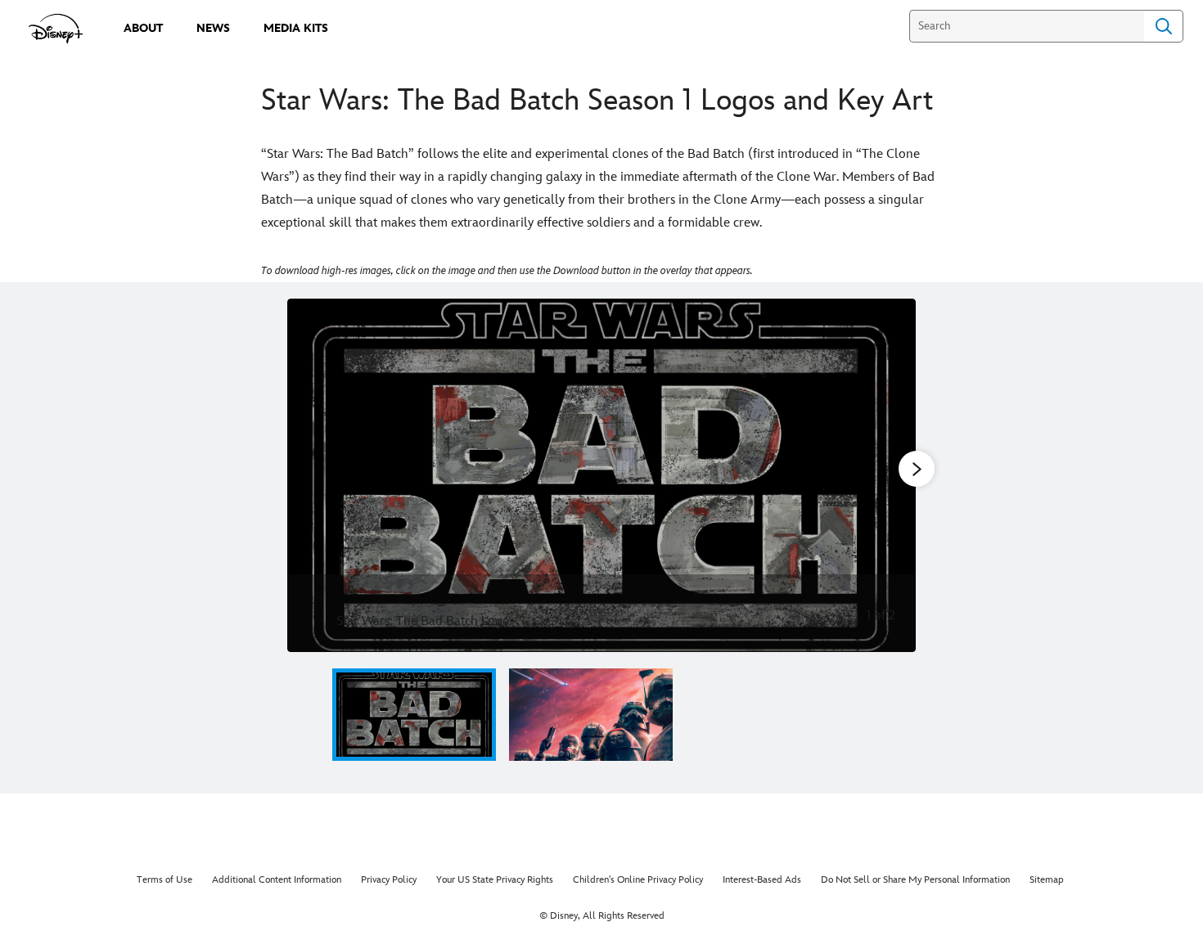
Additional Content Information (276, 880)
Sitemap (1047, 880)
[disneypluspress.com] (56, 28)
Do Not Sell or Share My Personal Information (915, 880)
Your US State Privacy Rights (494, 880)
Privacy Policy (389, 880)
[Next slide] (891, 475)
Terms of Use (164, 880)
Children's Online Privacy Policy (638, 880)
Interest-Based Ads (762, 880)
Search (1163, 26)
